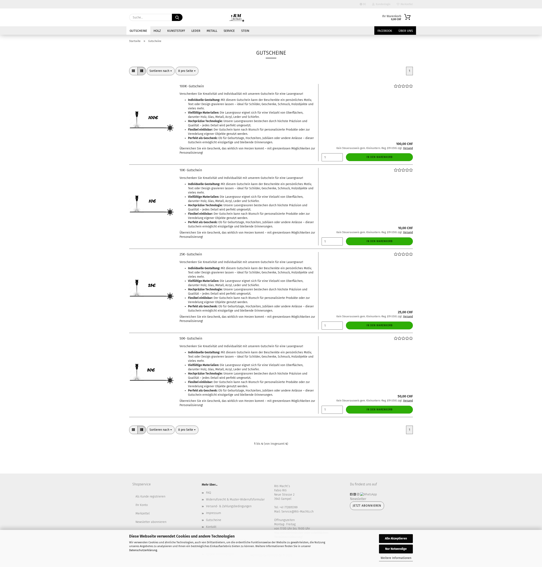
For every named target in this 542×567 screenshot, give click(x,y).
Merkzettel (406, 4)
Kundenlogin (382, 4)
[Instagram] (358, 494)
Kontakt (211, 527)
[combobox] (161, 71)
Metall (212, 31)
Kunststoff (176, 31)
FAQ (208, 493)
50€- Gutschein (191, 338)
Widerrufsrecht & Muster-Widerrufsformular (235, 499)
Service (229, 31)
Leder (195, 31)
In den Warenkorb (379, 157)
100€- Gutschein (192, 86)
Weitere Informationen (396, 558)
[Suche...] (177, 17)
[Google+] (355, 494)
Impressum (213, 513)
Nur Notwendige (396, 549)
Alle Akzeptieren (396, 538)
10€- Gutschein (191, 170)
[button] (133, 71)
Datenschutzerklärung (143, 550)
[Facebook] (351, 494)
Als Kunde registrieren (150, 496)
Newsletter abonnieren (151, 522)
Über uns (405, 31)
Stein (245, 31)
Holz (157, 31)
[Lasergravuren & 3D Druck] (237, 17)
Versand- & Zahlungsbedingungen (229, 506)
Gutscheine (138, 31)
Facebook (384, 31)
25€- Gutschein (191, 254)
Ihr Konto (142, 505)
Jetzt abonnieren (367, 505)
